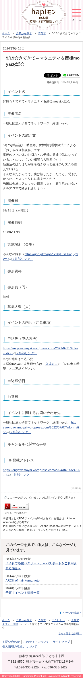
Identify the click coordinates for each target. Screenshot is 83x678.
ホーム (6, 33)
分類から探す (24, 33)
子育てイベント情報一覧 (23, 592)
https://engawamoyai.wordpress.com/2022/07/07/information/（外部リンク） (41, 427)
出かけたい (58, 620)
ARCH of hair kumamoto (23, 580)
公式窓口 (51, 364)
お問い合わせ (11, 641)
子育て (42, 33)
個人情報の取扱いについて (19, 646)
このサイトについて (36, 641)
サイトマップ (61, 641)
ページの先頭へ (72, 612)
